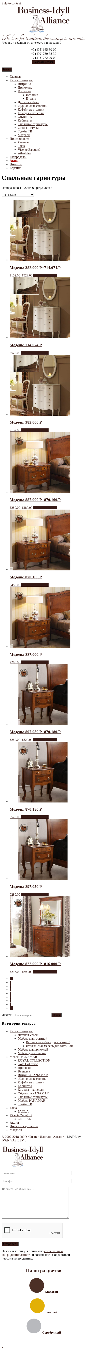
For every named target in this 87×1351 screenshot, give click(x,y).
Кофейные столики (31, 109)
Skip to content (11, 3)
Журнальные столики (33, 106)
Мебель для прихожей (33, 1049)
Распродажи (18, 157)
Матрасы (24, 135)
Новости (16, 164)
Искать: (7, 1015)
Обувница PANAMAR (33, 1093)
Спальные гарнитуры (33, 124)
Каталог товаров (21, 80)
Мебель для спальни (32, 1053)
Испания (32, 95)
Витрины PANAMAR (33, 1075)
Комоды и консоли (31, 113)
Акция (14, 1122)
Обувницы (25, 116)
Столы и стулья (28, 127)
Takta (21, 146)
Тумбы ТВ (25, 131)
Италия (31, 98)
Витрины (24, 84)
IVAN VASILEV (13, 1140)
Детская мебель (28, 102)
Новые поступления (24, 1126)
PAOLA (23, 1111)
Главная (15, 76)
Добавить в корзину (35, 353)
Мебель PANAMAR (23, 1056)
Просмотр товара (45, 275)
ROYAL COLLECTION (34, 1060)
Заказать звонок (43, 61)
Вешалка (24, 1071)
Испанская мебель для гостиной (48, 1042)
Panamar (23, 142)
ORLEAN (24, 1119)
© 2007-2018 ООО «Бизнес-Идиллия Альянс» (34, 1136)
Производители (20, 138)
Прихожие (25, 87)
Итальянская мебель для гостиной (49, 1046)
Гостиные (24, 91)
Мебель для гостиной (32, 1038)
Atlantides (24, 153)
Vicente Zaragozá (29, 149)
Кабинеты (25, 120)
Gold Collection (28, 1064)
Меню (6, 69)
